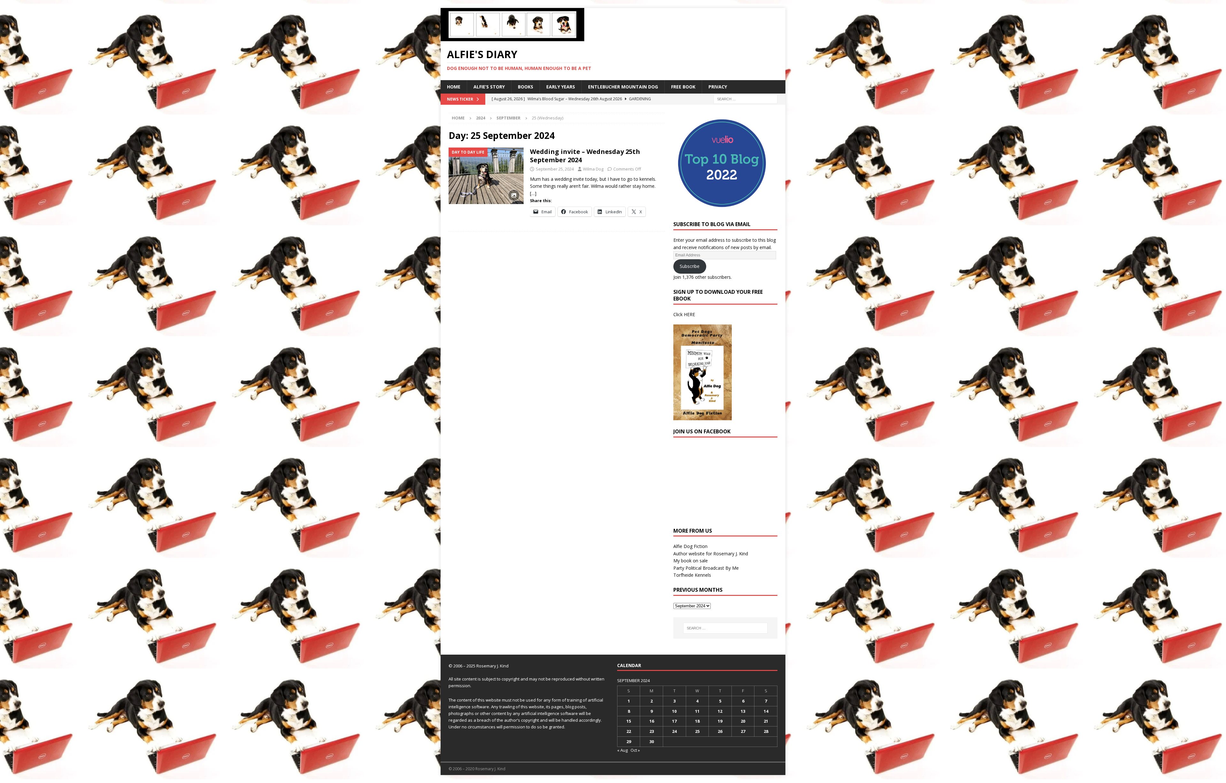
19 (720, 721)
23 (651, 731)
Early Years (560, 87)
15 (628, 721)
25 (697, 731)
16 (651, 721)
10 (674, 711)
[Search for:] (745, 98)
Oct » (635, 750)
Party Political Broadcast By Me (706, 568)
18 (697, 721)
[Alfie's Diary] (512, 37)
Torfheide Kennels (692, 575)
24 (674, 731)
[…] (533, 193)
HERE (689, 314)
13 (743, 711)
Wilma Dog (593, 169)
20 (743, 721)
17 (674, 721)
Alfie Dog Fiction (690, 546)
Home (453, 87)
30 (651, 741)
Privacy (717, 87)
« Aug (622, 750)
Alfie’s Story (489, 87)
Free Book (683, 87)
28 (766, 731)
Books (525, 87)
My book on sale (690, 561)
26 (720, 731)
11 (697, 711)
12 (720, 711)
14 (766, 711)
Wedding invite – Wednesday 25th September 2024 (585, 155)
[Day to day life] (486, 176)
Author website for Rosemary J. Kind (710, 554)
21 (766, 721)
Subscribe (690, 266)
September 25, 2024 (555, 169)
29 (628, 741)
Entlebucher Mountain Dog (623, 87)
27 (743, 731)
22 (628, 731)
